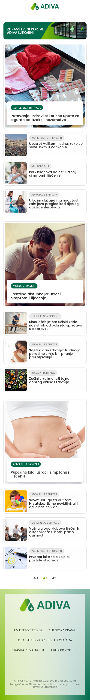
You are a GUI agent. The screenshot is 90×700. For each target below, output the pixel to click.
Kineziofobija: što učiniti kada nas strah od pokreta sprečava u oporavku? (55, 322)
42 (54, 578)
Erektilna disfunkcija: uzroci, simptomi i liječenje (36, 292)
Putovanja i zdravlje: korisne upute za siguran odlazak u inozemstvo (45, 114)
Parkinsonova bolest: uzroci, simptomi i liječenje (52, 171)
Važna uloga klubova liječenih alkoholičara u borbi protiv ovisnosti (54, 529)
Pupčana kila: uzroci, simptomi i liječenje (40, 470)
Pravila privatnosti (28, 650)
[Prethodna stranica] (26, 578)
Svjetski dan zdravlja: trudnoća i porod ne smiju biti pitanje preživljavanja (55, 351)
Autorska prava (62, 630)
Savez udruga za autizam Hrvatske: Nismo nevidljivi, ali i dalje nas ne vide (53, 500)
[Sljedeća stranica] (62, 578)
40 (35, 578)
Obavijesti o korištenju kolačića (45, 640)
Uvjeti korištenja (28, 630)
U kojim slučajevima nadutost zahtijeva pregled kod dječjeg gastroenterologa (54, 201)
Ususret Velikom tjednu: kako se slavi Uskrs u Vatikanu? (56, 142)
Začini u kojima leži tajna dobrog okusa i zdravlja (49, 377)
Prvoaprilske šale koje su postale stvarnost (49, 556)
